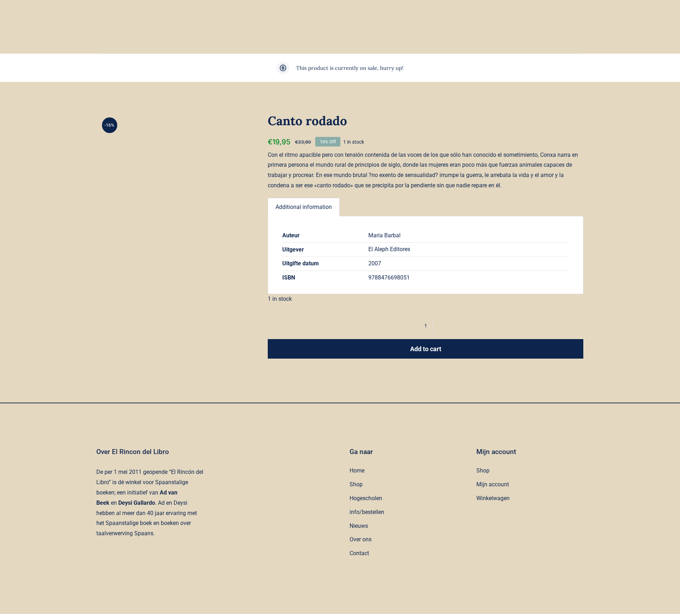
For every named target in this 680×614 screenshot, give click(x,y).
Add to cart (425, 349)
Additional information (304, 207)
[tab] (304, 207)
